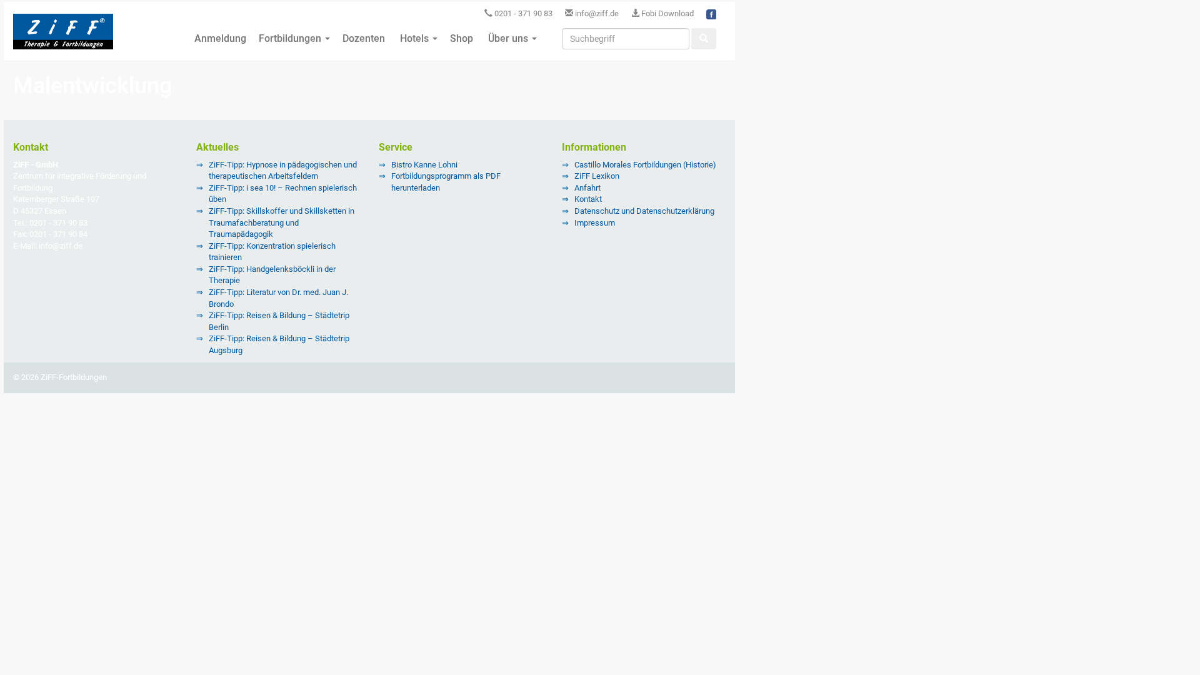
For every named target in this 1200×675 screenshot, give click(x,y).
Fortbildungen (291, 38)
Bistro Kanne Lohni (424, 164)
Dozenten (363, 38)
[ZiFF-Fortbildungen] (63, 37)
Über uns (508, 38)
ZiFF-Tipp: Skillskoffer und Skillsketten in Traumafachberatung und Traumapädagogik (281, 222)
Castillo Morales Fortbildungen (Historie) (645, 164)
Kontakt (588, 199)
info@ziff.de (597, 13)
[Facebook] (711, 13)
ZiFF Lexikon (596, 176)
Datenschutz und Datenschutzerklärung (644, 211)
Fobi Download (666, 13)
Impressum (594, 223)
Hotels (414, 38)
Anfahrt (587, 187)
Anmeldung (219, 38)
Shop (461, 38)
